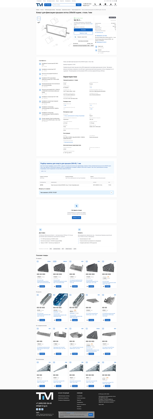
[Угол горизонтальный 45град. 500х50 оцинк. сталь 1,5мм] (93, 308)
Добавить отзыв (76, 217)
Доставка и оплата (51, 0)
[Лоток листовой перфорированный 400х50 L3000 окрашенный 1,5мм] (60, 308)
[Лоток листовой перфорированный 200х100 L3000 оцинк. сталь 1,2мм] (109, 274)
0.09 (91, 109)
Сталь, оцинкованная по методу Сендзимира (74, 115)
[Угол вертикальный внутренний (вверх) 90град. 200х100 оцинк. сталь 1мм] (76, 274)
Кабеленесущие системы (50, 9)
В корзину (83, 29)
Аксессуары (58, 9)
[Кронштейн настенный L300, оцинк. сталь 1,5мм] (76, 374)
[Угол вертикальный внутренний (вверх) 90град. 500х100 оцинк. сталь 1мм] (44, 341)
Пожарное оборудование (64, 400)
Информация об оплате (101, 42)
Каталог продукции (63, 393)
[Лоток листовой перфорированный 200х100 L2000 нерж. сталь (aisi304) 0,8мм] (60, 274)
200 (65, 105)
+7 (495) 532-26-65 (87, 3)
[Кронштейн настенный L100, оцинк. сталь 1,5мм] (109, 374)
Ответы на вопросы (81, 404)
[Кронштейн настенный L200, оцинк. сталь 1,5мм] (93, 374)
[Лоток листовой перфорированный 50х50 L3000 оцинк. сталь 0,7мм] (76, 308)
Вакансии (79, 406)
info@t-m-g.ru (86, 5)
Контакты (74, 0)
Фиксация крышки (68, 142)
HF (91, 87)
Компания (79, 393)
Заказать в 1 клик (83, 33)
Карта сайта (101, 404)
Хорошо (90, 414)
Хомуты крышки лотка (76, 9)
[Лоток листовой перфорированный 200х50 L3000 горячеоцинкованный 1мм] (93, 341)
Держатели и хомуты (66, 9)
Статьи (44, 0)
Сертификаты (68, 0)
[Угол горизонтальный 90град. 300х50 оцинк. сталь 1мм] (109, 341)
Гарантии (62, 0)
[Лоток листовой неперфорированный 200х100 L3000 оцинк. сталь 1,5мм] (93, 274)
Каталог (48, 4)
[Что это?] (70, 89)
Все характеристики (99, 32)
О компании (39, 0)
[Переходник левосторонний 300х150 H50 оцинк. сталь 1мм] (60, 341)
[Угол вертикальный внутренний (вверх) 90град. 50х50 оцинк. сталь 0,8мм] (109, 308)
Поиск (78, 4)
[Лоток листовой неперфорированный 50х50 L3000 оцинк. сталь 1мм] (44, 308)
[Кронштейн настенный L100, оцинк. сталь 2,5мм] (44, 374)
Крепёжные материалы (63, 398)
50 (91, 105)
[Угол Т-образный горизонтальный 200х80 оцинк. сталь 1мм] (76, 341)
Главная (37, 9)
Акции (57, 0)
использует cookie (70, 412)
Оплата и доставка (81, 398)
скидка (91, 23)
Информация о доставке (102, 35)
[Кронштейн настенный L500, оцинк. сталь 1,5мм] (60, 374)
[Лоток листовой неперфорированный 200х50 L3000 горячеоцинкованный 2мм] (44, 274)
